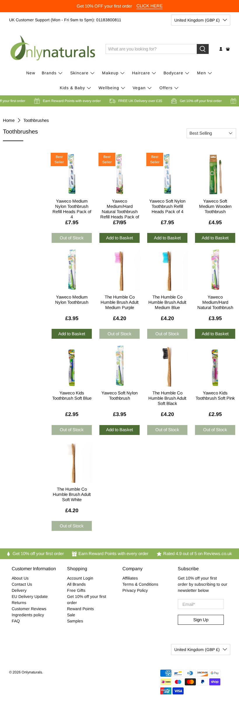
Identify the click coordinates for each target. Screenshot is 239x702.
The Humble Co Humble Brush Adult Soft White (72, 493)
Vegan (139, 87)
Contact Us (22, 584)
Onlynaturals (32, 672)
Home (9, 120)
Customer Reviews (29, 608)
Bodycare (173, 73)
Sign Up (200, 619)
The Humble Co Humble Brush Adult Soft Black (167, 397)
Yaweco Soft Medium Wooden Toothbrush (215, 205)
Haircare (141, 73)
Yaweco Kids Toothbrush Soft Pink (215, 395)
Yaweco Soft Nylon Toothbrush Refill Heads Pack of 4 (167, 205)
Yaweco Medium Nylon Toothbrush (71, 299)
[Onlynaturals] (53, 49)
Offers (166, 87)
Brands (49, 73)
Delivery (19, 590)
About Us (20, 578)
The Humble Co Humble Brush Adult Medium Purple (119, 301)
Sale (71, 615)
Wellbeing (109, 87)
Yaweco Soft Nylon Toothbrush (119, 395)
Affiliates (130, 578)
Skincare (79, 73)
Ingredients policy (28, 615)
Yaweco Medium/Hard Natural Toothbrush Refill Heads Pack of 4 (119, 205)
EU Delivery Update (30, 596)
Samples (75, 621)
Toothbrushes (36, 120)
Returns (19, 602)
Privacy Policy (135, 590)
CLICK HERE (149, 5)
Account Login (80, 578)
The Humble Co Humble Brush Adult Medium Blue (167, 301)
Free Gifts (76, 590)
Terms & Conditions (140, 584)
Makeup (110, 73)
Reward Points (80, 608)
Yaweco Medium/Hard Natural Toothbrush (215, 301)
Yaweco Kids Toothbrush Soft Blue (72, 395)
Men (201, 73)
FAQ (16, 621)
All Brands (76, 584)
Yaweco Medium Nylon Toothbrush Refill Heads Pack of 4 (71, 205)
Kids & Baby (72, 87)
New (30, 73)
